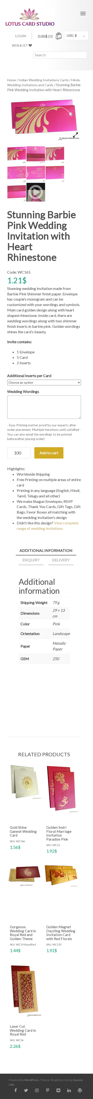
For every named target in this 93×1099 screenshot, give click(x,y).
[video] (35, 192)
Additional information (46, 550)
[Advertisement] (44, 699)
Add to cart (49, 452)
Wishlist (20, 45)
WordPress (31, 1080)
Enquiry (31, 560)
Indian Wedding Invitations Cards (44, 80)
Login (20, 36)
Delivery (61, 560)
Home (11, 80)
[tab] (46, 551)
